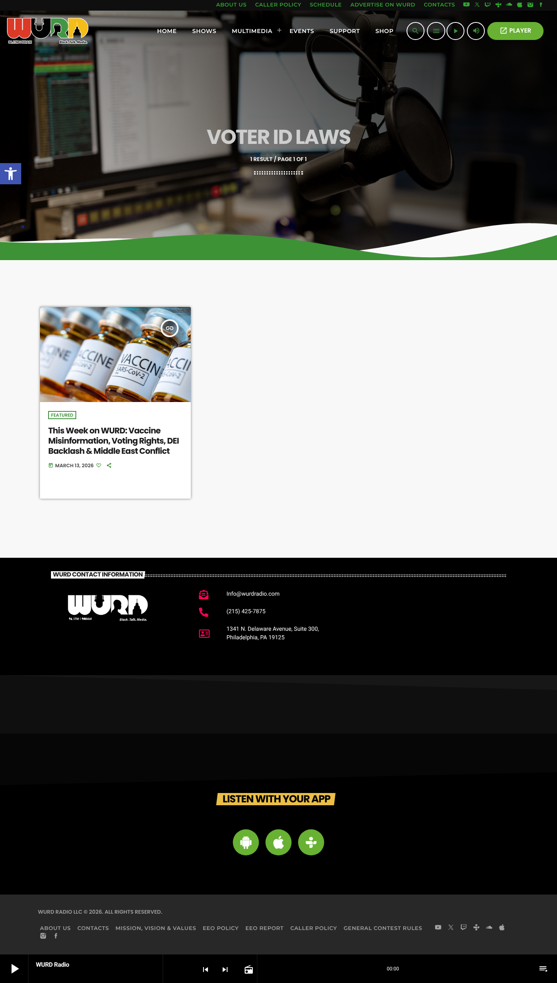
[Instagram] (530, 5)
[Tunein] (498, 5)
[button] (10, 173)
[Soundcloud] (509, 5)
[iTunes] (520, 5)
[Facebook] (541, 5)
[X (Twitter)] (477, 5)
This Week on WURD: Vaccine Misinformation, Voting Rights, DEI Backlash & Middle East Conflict (113, 441)
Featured (62, 415)
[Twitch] (487, 5)
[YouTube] (466, 5)
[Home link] (48, 31)
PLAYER (515, 31)
